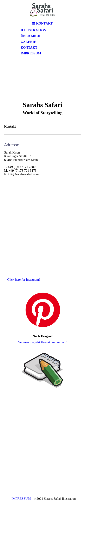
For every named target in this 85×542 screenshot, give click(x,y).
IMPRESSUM (22, 498)
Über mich (30, 36)
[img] (42, 10)
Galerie (28, 41)
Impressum (31, 53)
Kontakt (29, 47)
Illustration (33, 30)
